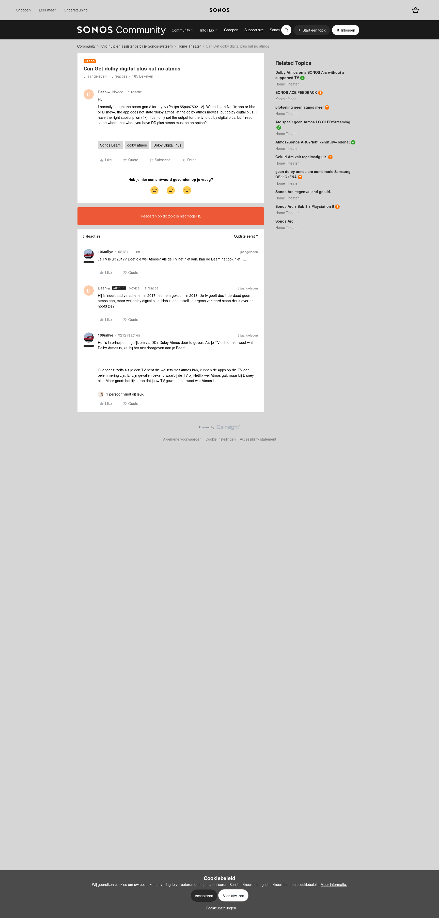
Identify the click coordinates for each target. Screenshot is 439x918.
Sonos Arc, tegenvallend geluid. (303, 191)
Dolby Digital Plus (167, 145)
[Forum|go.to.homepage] (121, 30)
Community (86, 46)
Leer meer (47, 9)
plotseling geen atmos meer (299, 107)
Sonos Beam (110, 145)
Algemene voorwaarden (182, 439)
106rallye (105, 251)
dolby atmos (137, 145)
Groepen (231, 29)
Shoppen (23, 9)
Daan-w (104, 91)
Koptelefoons (285, 98)
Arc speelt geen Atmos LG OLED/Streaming (312, 121)
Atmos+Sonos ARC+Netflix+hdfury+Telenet (312, 141)
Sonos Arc (284, 221)
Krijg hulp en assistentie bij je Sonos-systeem (136, 46)
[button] (311, 30)
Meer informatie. (334, 884)
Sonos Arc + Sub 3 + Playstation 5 (304, 206)
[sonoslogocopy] (219, 10)
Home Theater (189, 46)
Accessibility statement (258, 439)
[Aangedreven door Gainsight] (219, 428)
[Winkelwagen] (415, 10)
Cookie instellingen (221, 439)
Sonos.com (279, 29)
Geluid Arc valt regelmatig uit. (301, 156)
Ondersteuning (76, 9)
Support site (254, 29)
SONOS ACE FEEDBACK (296, 92)
